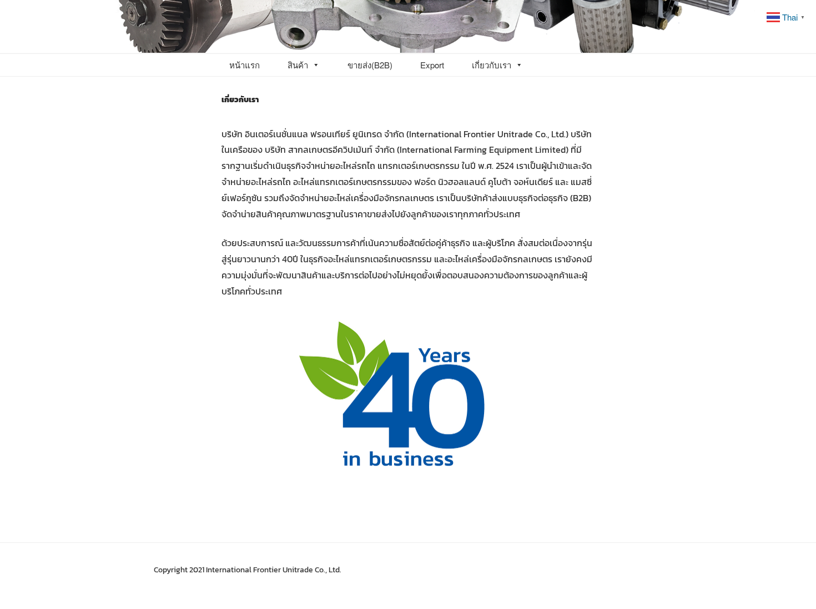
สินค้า (298, 65)
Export (432, 65)
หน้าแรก (244, 65)
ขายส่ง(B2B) (369, 65)
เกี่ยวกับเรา (491, 65)
